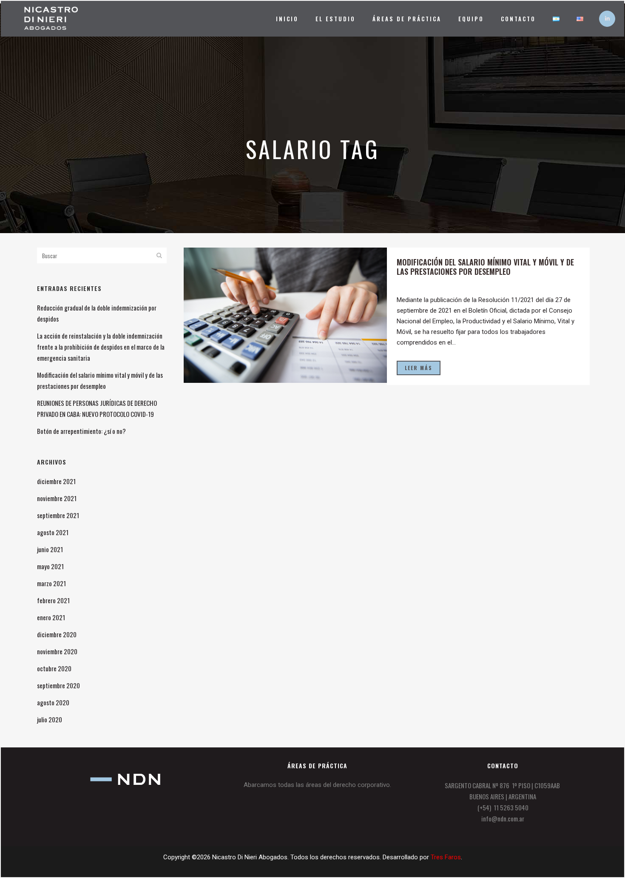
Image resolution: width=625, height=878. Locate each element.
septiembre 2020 (58, 685)
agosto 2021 (52, 532)
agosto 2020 (53, 702)
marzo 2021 (51, 583)
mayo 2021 (50, 566)
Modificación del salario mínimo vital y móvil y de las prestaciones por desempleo (485, 267)
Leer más (418, 367)
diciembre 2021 (56, 481)
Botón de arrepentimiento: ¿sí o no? (81, 431)
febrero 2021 (53, 600)
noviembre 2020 (57, 651)
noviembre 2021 (57, 498)
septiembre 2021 (58, 515)
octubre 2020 (54, 668)
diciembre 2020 (57, 634)
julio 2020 (49, 719)
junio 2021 (50, 549)
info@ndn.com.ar (502, 818)
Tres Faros (446, 857)
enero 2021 (51, 617)
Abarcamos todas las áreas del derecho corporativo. (317, 785)
